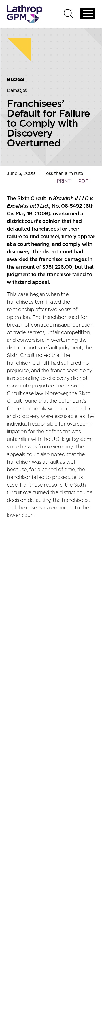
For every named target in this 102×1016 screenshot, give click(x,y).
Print (64, 181)
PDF (83, 181)
